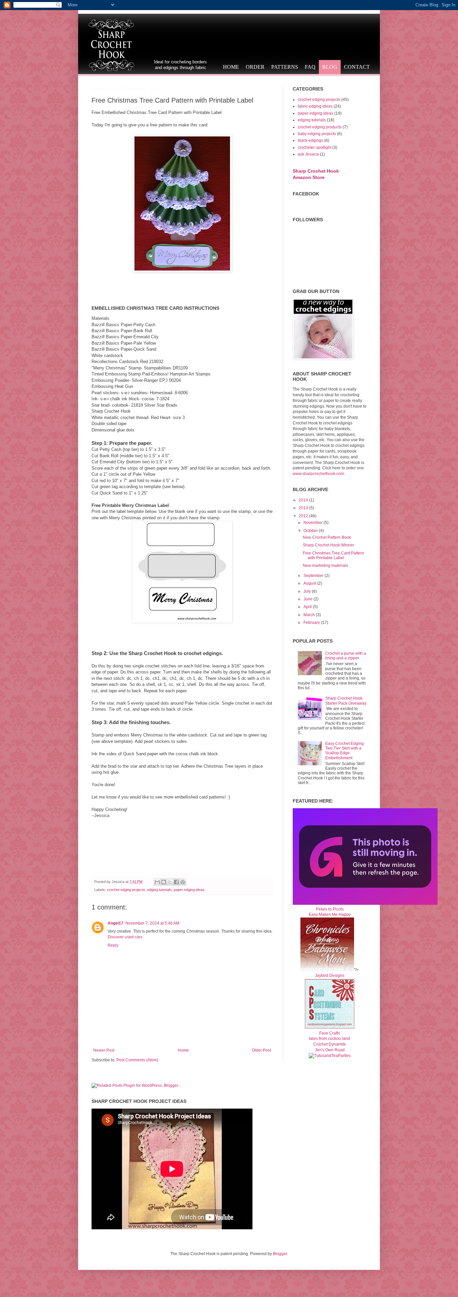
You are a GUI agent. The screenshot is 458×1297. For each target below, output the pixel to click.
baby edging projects (317, 133)
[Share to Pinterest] (182, 882)
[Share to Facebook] (176, 882)
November (313, 522)
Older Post (261, 1050)
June (308, 599)
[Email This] (157, 882)
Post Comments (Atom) (137, 1060)
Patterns (284, 67)
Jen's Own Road (330, 1050)
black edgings (310, 140)
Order (255, 67)
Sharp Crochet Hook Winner (328, 545)
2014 (304, 500)
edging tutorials (159, 890)
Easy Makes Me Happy (330, 914)
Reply (113, 945)
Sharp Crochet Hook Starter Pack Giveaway (345, 700)
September (314, 575)
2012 (304, 516)
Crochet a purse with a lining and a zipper (345, 655)
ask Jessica (308, 154)
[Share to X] (170, 882)
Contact (357, 67)
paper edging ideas (189, 890)
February (312, 622)
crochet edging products (320, 127)
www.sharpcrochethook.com (318, 473)
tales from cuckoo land (329, 1038)
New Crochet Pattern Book (327, 537)
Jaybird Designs (329, 975)
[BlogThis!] (163, 882)
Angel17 (115, 923)
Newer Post (103, 1050)
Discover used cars (125, 937)
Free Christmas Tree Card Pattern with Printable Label (333, 555)
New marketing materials (325, 565)
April (308, 606)
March (309, 614)
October (311, 530)
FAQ (310, 67)
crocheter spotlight (314, 147)
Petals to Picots (330, 909)
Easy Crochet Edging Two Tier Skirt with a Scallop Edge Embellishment (344, 750)
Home (231, 67)
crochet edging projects (126, 890)
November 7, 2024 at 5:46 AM (152, 923)
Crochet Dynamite (329, 1044)
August (310, 583)
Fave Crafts (329, 1033)
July (307, 591)
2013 (304, 508)
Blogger (280, 1253)
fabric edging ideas (315, 106)
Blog (329, 67)
